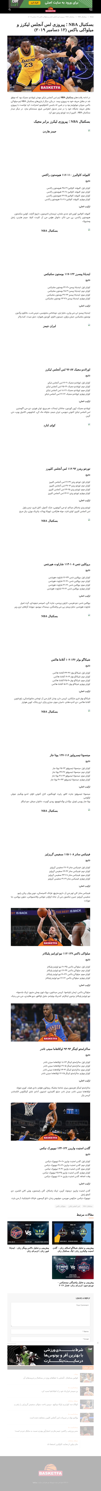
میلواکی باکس (62, 1206)
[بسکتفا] (50, 9)
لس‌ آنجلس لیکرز (75, 1206)
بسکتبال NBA (88, 1206)
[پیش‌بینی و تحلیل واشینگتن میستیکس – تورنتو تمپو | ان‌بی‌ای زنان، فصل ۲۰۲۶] (73, 1267)
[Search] (10, 9)
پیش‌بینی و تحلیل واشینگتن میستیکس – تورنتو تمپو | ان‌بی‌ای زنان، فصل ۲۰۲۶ (73, 1284)
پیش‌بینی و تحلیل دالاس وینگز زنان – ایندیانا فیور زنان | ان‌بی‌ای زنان (29, 1249)
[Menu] (90, 9)
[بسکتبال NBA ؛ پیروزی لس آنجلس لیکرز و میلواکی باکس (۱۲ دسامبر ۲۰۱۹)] (50, 64)
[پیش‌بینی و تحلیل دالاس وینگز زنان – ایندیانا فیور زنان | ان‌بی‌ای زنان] (28, 1233)
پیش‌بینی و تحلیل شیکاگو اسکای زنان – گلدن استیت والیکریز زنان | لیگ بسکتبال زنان (74, 1249)
